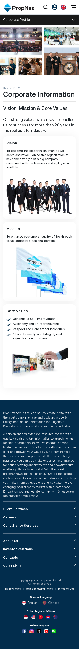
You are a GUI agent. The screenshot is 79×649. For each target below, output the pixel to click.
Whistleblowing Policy (39, 588)
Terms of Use (66, 588)
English (32, 602)
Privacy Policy (12, 588)
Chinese (53, 602)
